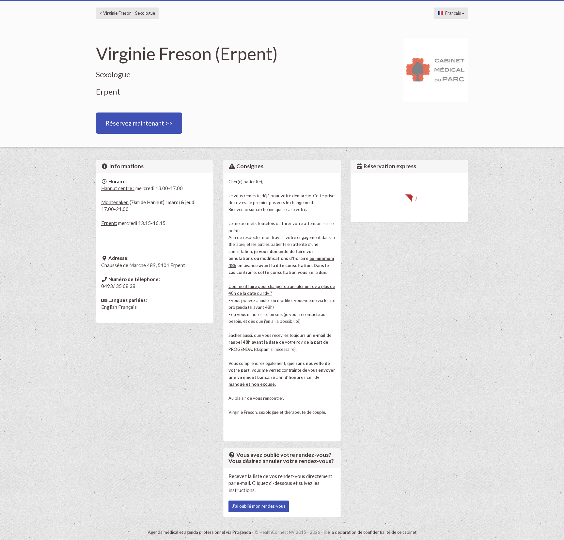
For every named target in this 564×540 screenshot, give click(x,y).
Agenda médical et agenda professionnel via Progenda (199, 532)
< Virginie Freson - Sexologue (127, 13)
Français (452, 13)
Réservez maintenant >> (139, 123)
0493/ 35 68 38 (118, 286)
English (109, 307)
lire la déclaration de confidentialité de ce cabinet (370, 532)
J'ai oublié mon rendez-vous (258, 506)
